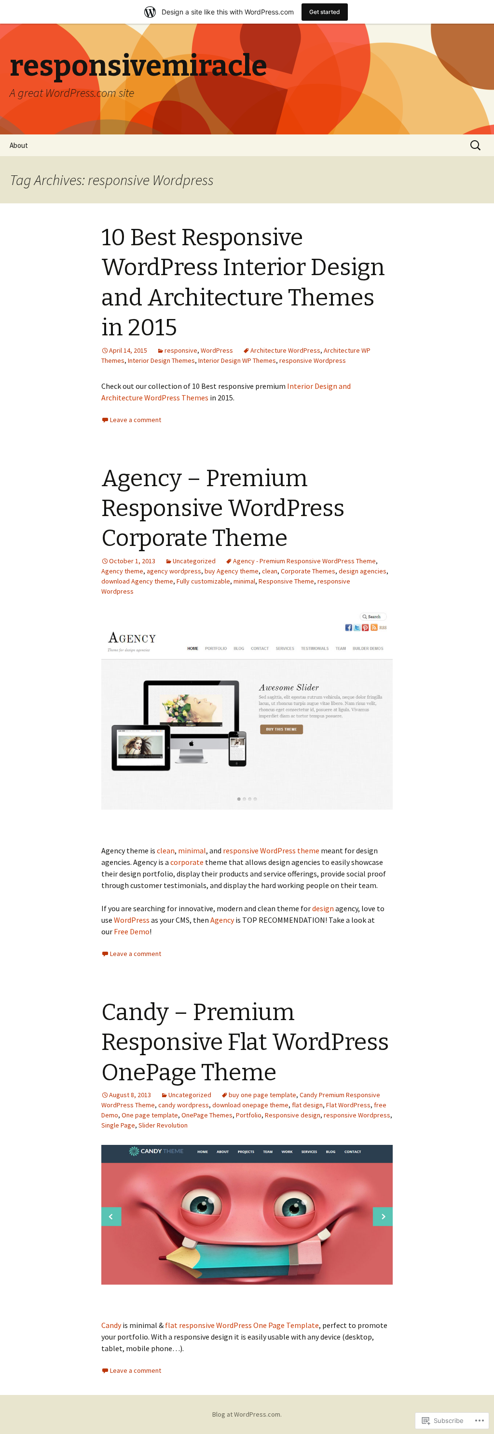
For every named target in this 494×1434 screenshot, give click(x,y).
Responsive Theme (286, 581)
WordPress (217, 350)
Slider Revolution (163, 1125)
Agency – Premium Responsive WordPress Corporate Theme (222, 509)
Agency (222, 920)
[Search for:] (476, 145)
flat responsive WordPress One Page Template (242, 1325)
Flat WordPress (348, 1105)
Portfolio (248, 1115)
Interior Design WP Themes (237, 360)
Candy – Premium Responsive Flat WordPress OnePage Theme (245, 1042)
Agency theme (122, 571)
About (19, 145)
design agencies (362, 571)
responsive (181, 350)
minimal (244, 581)
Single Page (118, 1125)
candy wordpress (183, 1105)
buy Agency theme (232, 571)
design (323, 908)
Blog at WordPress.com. (247, 1414)
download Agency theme (137, 581)
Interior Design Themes (161, 360)
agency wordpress (174, 571)
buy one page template (262, 1094)
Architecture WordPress (285, 350)
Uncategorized (194, 561)
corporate (187, 862)
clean (269, 571)
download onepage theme (250, 1105)
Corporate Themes (308, 571)
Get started (324, 11)
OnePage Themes (207, 1115)
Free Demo (132, 931)
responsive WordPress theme (271, 850)
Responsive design (292, 1115)
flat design (307, 1105)
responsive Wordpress (312, 360)
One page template (150, 1115)
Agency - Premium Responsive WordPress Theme (304, 561)
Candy (111, 1325)
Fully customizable (203, 581)
